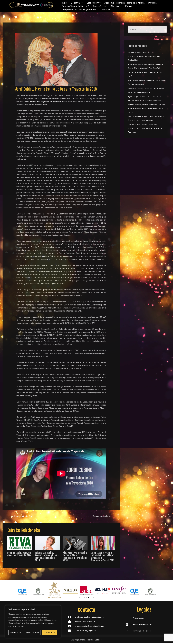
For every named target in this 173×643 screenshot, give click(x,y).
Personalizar (16, 632)
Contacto (105, 9)
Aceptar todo (49, 632)
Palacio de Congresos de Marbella (45, 101)
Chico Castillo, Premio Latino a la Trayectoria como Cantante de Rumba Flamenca (145, 128)
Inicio (64, 3)
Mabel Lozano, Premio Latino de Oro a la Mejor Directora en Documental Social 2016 (102, 556)
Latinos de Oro (94, 3)
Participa (152, 3)
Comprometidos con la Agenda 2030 (79, 9)
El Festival (75, 3)
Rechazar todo (32, 632)
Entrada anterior (20, 516)
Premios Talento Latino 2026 (75, 6)
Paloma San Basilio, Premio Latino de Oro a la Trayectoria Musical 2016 (47, 556)
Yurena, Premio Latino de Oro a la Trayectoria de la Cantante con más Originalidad (144, 56)
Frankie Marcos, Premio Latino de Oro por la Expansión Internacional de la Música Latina (146, 108)
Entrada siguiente (102, 516)
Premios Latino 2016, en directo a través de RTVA (19, 554)
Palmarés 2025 (100, 6)
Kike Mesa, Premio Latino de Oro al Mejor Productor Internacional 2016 (75, 556)
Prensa (128, 6)
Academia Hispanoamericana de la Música (124, 3)
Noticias (115, 6)
